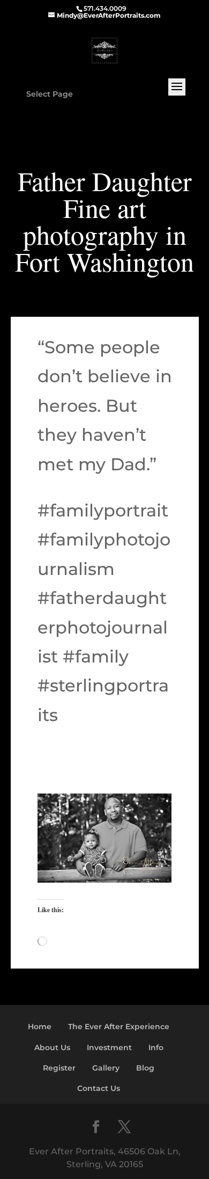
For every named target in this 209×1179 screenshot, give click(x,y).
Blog (145, 1068)
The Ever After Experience (118, 1026)
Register (59, 1068)
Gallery (106, 1068)
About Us (52, 1047)
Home (39, 1026)
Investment (109, 1047)
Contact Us (98, 1088)
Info (155, 1047)
